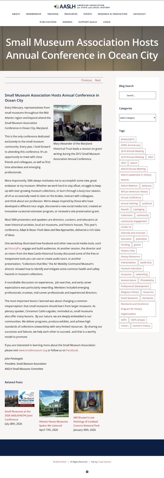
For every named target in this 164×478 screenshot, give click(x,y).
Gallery (24, 398)
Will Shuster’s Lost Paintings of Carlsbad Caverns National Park (83, 401)
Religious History (130, 292)
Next (98, 80)
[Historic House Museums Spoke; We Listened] (54, 403)
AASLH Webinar (129, 185)
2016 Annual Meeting (132, 151)
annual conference (131, 197)
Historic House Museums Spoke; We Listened (49, 403)
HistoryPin (14, 248)
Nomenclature (128, 280)
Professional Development (135, 286)
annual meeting (129, 203)
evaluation (141, 238)
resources (148, 292)
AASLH (133, 162)
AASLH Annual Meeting (133, 168)
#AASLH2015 (127, 139)
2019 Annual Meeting (132, 156)
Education (126, 238)
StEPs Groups (138, 319)
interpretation (128, 262)
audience (147, 203)
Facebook (72, 350)
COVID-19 (126, 227)
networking (142, 274)
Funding (125, 244)
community (143, 215)
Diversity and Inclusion (133, 232)
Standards (147, 298)
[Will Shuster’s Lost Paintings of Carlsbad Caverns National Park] (88, 401)
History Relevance (130, 256)
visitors (125, 325)
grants (137, 244)
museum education (131, 268)
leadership (146, 262)
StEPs (124, 319)
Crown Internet (104, 461)
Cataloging (138, 209)
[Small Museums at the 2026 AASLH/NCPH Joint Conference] (19, 398)
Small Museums (129, 298)
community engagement (134, 221)
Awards (125, 209)
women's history (141, 325)
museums (126, 274)
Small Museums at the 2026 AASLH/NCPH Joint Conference (15, 398)
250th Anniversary (130, 145)
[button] (117, 22)
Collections (127, 215)
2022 (150, 156)
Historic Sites (128, 250)
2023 (123, 162)
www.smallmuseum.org (33, 350)
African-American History (134, 191)
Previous (86, 80)
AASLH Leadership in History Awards (136, 177)
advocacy (147, 185)
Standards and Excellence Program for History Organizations (135, 308)
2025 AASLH (60, 461)
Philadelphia (147, 280)
